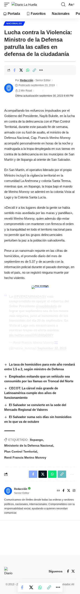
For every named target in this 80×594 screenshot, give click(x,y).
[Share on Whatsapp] (28, 70)
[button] (8, 5)
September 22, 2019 (51, 348)
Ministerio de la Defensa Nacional (28, 445)
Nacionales (14, 23)
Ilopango (36, 439)
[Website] (58, 491)
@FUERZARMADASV (30, 296)
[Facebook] (63, 491)
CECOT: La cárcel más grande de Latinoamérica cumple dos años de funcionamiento (31, 392)
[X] (69, 491)
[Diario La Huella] (24, 5)
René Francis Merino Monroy (25, 457)
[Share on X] (21, 70)
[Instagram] (74, 491)
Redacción (26, 80)
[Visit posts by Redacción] (8, 88)
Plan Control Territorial (20, 451)
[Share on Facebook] (14, 70)
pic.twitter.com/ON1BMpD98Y (31, 335)
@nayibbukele (46, 306)
